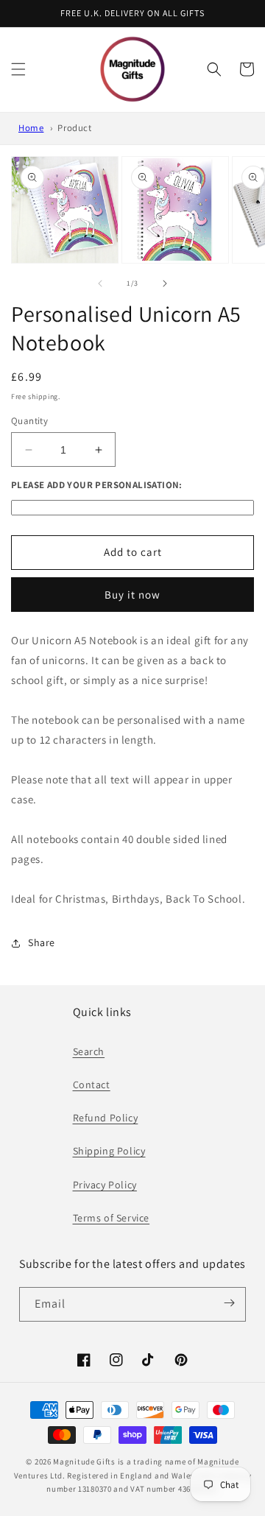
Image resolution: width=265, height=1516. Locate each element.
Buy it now (132, 595)
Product (74, 127)
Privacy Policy (105, 1184)
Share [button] (41, 942)
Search (89, 1051)
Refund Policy (105, 1117)
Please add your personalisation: (97, 485)
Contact (91, 1084)
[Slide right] (165, 283)
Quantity (29, 421)
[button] (18, 69)
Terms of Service (111, 1217)
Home (30, 127)
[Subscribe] (229, 1303)
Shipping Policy (109, 1150)
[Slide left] (100, 283)
